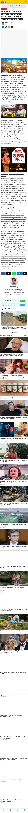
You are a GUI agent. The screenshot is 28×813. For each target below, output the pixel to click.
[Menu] (26, 2)
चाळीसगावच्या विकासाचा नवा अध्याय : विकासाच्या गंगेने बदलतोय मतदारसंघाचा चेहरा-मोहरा (14, 328)
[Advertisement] (14, 43)
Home (4, 6)
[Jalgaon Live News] (3, 2)
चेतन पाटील (8, 22)
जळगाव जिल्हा (7, 6)
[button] (22, 2)
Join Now (22, 300)
